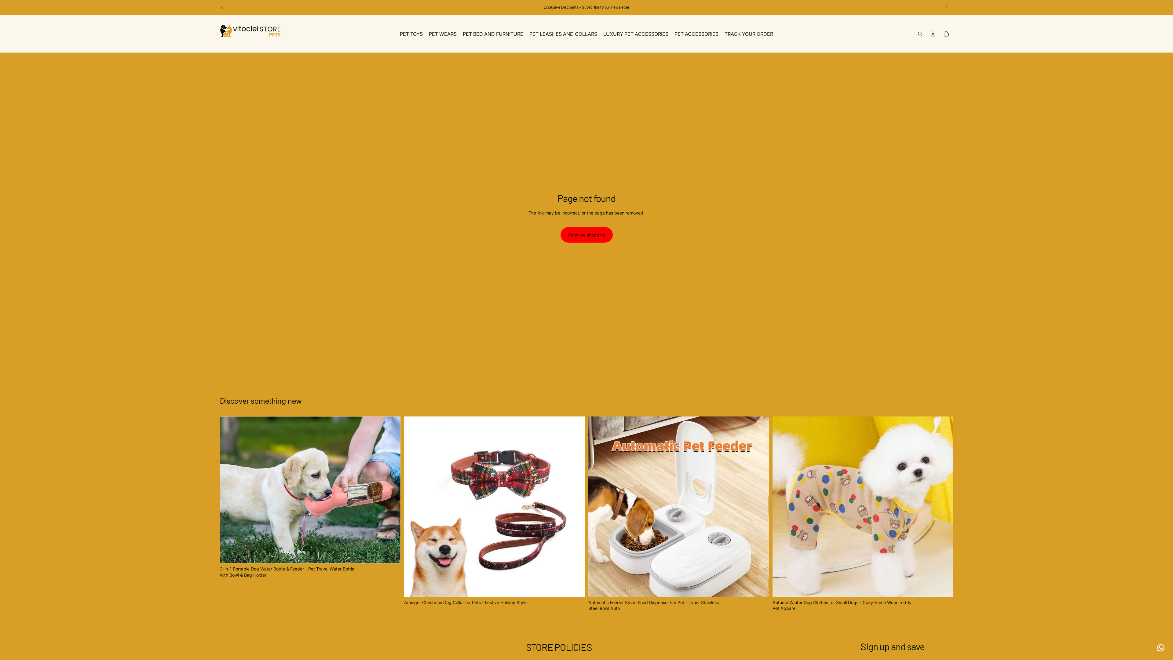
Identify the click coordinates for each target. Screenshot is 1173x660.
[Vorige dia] (222, 7)
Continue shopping (586, 234)
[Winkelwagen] (946, 34)
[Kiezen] (391, 554)
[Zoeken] (920, 34)
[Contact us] (1160, 647)
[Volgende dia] (946, 7)
